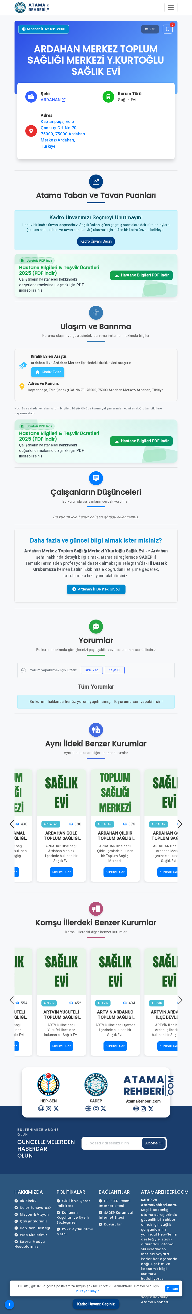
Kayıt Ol (115, 670)
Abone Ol (153, 1143)
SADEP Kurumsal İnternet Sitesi (116, 1215)
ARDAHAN (51, 99)
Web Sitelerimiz (33, 1234)
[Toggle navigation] (170, 7)
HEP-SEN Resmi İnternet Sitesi (114, 1203)
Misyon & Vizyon (34, 1214)
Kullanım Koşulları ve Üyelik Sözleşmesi (73, 1217)
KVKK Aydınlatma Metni (75, 1231)
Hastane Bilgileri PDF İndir (144, 275)
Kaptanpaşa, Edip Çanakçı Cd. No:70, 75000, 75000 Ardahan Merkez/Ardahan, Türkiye (63, 134)
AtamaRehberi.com (165, 1192)
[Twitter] (56, 1109)
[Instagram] (49, 1109)
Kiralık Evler (51, 372)
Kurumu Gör (61, 872)
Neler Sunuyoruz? (35, 1207)
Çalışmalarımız (33, 1221)
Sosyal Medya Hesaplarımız (30, 1244)
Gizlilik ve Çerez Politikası (73, 1203)
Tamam (172, 1288)
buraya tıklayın (88, 1290)
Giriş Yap (92, 670)
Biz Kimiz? (28, 1201)
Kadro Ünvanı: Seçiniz (96, 1304)
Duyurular (113, 1224)
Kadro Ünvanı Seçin (96, 241)
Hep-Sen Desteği (35, 1228)
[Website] (41, 1109)
